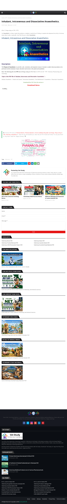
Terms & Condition (61, 499)
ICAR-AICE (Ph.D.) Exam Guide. (9, 494)
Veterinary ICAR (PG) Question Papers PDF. (12, 245)
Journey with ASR (23, 501)
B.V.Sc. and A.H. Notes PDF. (8, 481)
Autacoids (8, 134)
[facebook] (24, 423)
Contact (33, 499)
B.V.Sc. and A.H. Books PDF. (40, 481)
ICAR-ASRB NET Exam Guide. (41, 494)
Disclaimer (44, 499)
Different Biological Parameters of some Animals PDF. (54, 197)
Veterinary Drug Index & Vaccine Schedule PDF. (13, 484)
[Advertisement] (33, 5)
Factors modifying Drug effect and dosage (44, 132)
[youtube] (35, 423)
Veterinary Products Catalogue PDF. (42, 484)
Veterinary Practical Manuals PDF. (10, 243)
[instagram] (31, 423)
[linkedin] (39, 423)
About (28, 499)
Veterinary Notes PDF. (39, 241)
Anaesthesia (14, 134)
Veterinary (7, 159)
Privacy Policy (52, 499)
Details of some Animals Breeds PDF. (11, 490)
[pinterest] (43, 423)
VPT (6, 18)
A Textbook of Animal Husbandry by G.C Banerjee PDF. (24, 463)
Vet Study (5, 25)
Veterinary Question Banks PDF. (42, 243)
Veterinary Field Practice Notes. (32, 196)
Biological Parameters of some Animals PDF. (45, 490)
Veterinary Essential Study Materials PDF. (44, 245)
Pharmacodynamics (29, 132)
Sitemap (39, 499)
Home (3, 18)
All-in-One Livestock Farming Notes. (10, 197)
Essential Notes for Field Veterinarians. (11, 492)
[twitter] (28, 423)
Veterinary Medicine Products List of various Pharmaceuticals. (26, 470)
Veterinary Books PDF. (7, 241)
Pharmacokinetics (20, 132)
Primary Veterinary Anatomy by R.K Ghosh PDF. (21, 456)
